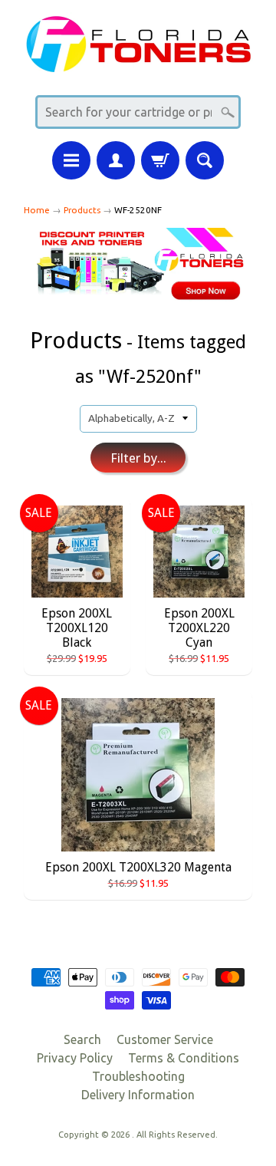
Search (82, 1039)
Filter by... (138, 458)
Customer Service (165, 1039)
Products (82, 210)
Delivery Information (138, 1095)
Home (37, 210)
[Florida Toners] (138, 62)
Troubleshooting (138, 1076)
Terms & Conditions (183, 1058)
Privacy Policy (75, 1058)
